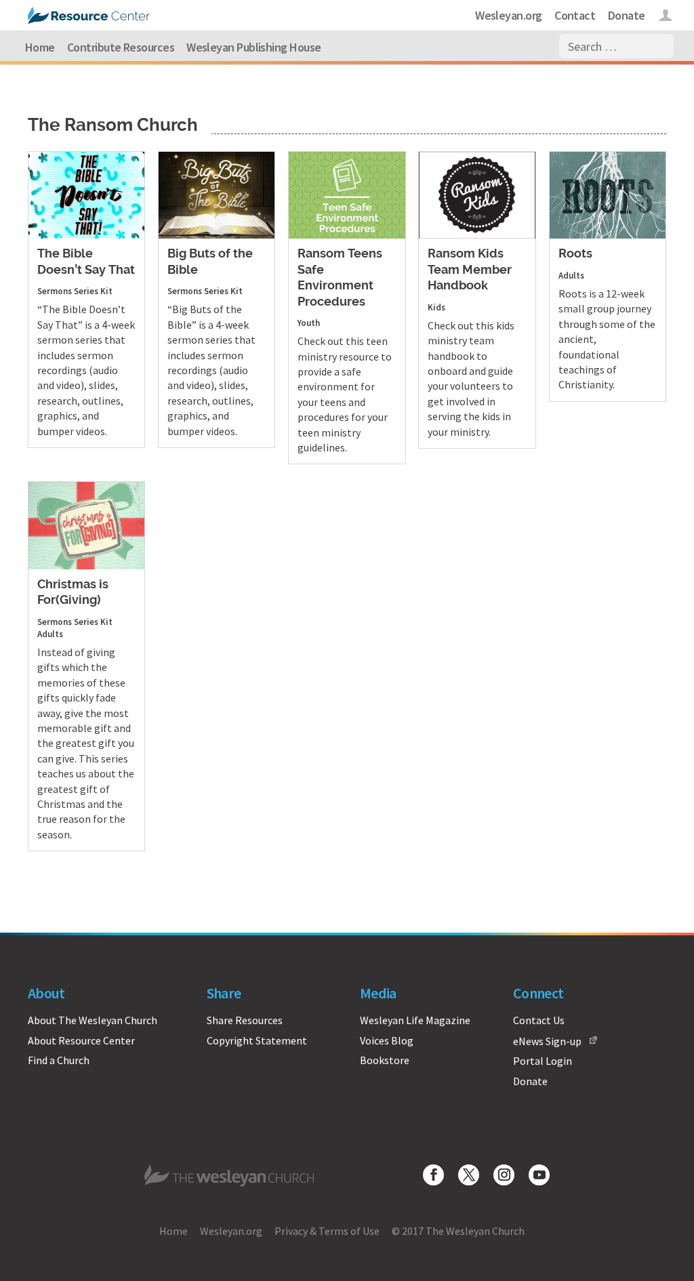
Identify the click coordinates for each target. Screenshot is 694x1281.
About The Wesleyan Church (92, 1020)
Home (40, 47)
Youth (309, 323)
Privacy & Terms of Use (327, 1231)
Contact (574, 15)
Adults (571, 275)
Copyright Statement (257, 1040)
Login (666, 17)
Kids (436, 307)
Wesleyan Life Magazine (415, 1020)
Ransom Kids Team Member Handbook (470, 270)
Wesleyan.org (508, 15)
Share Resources (245, 1020)
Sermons (54, 291)
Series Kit (93, 291)
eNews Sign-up (547, 1041)
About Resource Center (81, 1040)
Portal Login (542, 1061)
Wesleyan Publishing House (253, 47)
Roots (575, 254)
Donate (626, 15)
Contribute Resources (120, 47)
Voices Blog (386, 1040)
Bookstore (384, 1060)
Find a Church (58, 1060)
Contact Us (539, 1020)
